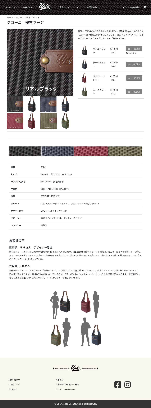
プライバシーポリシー (65, 389)
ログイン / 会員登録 (130, 7)
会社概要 (12, 389)
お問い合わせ (93, 7)
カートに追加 (134, 48)
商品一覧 (27, 7)
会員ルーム (64, 7)
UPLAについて (11, 7)
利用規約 (59, 379)
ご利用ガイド (14, 384)
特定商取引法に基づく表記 (67, 384)
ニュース (78, 7)
